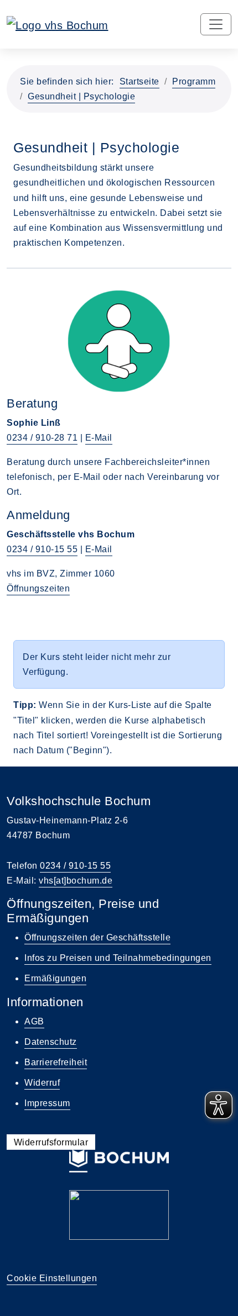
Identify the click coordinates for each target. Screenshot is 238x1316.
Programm (193, 81)
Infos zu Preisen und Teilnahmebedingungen (117, 958)
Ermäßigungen (55, 978)
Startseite (139, 81)
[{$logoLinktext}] (57, 24)
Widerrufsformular (51, 1142)
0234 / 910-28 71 (42, 437)
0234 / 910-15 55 (42, 549)
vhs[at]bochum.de (75, 880)
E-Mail (98, 437)
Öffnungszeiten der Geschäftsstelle (97, 937)
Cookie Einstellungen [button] (52, 1278)
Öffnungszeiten (38, 588)
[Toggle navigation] (215, 24)
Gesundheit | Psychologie (81, 96)
